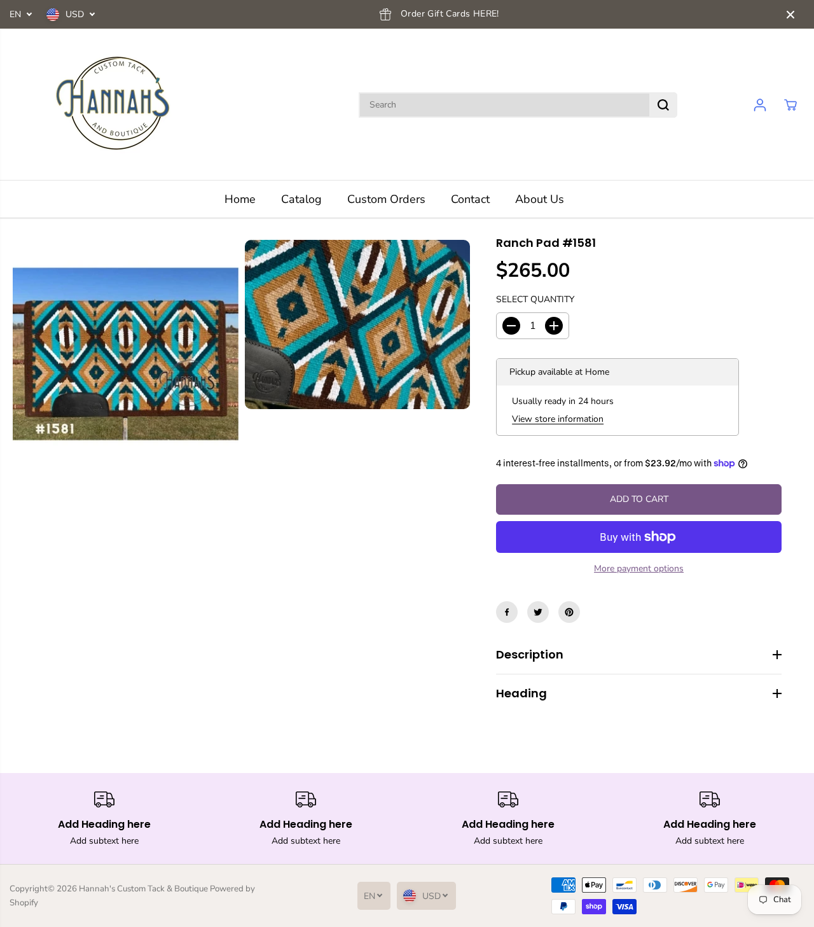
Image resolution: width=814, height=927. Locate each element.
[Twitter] (538, 612)
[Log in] (760, 105)
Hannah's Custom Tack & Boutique (143, 889)
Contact (470, 199)
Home (240, 199)
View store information (558, 419)
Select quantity (535, 299)
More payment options (639, 568)
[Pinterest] (569, 612)
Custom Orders (386, 199)
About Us (539, 199)
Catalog (301, 199)
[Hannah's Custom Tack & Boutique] (117, 104)
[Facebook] (507, 612)
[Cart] (790, 105)
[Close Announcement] (790, 15)
